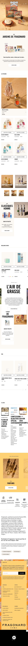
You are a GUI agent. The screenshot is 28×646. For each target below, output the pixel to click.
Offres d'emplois (17, 610)
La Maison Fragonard (7, 551)
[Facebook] (12, 627)
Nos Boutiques (17, 551)
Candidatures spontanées (19, 608)
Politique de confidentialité (8, 594)
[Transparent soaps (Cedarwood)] (8, 276)
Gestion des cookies (6, 596)
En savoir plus (14, 308)
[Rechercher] (4, 3)
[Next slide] (26, 390)
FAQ (3, 586)
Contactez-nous (17, 599)
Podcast (15, 595)
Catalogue (16, 597)
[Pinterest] (14, 627)
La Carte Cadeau (6, 554)
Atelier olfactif (5, 610)
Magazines (16, 593)
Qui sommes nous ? (18, 586)
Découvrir (14, 65)
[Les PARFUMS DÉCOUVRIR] (11, 468)
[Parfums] (11, 468)
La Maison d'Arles (6, 615)
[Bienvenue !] (14, 3)
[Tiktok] (16, 627)
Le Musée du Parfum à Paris (8, 617)
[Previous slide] (23, 390)
